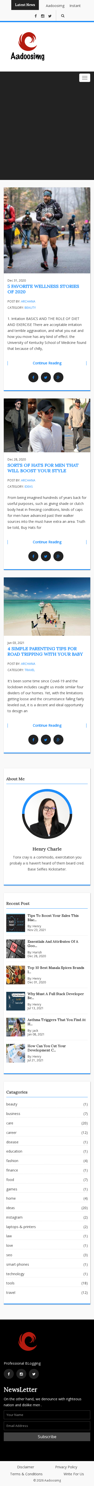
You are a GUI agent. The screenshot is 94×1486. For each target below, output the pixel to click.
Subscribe (47, 1436)
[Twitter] (46, 377)
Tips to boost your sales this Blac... (53, 917)
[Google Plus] (58, 377)
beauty (30, 308)
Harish (37, 952)
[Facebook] (33, 377)
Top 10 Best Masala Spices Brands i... (56, 969)
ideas (29, 486)
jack (35, 1030)
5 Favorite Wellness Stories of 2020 (43, 289)
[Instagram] (21, 1374)
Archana (28, 301)
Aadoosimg (51, 5)
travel (30, 670)
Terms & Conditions (26, 1474)
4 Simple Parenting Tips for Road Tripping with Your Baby (45, 651)
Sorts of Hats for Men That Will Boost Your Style (43, 467)
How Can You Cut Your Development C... (47, 1048)
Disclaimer (25, 1467)
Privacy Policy (66, 1467)
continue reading (47, 363)
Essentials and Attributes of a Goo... (53, 943)
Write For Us (74, 1474)
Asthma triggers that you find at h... (57, 1021)
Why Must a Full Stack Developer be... (56, 996)
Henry (37, 926)
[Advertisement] (47, 130)
